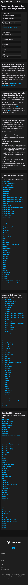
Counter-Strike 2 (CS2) (7, 449)
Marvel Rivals (5, 494)
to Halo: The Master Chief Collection (10, 244)
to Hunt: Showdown (6, 248)
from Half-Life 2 (6, 358)
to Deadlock (5, 221)
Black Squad (5, 431)
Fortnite (4, 472)
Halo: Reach (5, 482)
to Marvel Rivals (6, 254)
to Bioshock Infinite (6, 189)
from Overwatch (6, 374)
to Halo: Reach (5, 242)
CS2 (1, 558)
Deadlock (4, 458)
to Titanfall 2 (5, 278)
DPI (17, 107)
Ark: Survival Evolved (7, 423)
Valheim (4, 523)
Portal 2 (4, 504)
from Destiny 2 (5, 339)
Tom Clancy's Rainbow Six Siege (9, 521)
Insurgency (4, 490)
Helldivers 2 (5, 486)
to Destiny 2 (5, 223)
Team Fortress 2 (6, 512)
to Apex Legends (6, 181)
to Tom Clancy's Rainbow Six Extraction (11, 280)
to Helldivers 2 (5, 246)
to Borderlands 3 (6, 195)
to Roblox (4, 268)
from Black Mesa (6, 309)
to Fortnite (4, 232)
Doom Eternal (5, 462)
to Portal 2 (4, 264)
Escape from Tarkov (6, 466)
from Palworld (5, 380)
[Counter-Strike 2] (18, 1)
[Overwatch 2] (20, 1)
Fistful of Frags (5, 470)
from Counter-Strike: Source (9, 329)
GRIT (3, 478)
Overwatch (4, 496)
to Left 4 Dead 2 (6, 252)
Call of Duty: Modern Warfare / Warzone (11, 435)
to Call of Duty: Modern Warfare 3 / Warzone (12, 201)
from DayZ (4, 335)
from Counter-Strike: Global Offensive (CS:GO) (13, 323)
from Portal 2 (5, 382)
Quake (3, 506)
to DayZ (4, 219)
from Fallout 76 (5, 346)
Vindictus (4, 527)
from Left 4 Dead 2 (6, 370)
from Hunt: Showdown (7, 366)
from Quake (5, 384)
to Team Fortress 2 (6, 272)
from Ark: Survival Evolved (8, 303)
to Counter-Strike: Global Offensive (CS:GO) (12, 207)
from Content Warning (7, 321)
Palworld (4, 502)
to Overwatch (5, 256)
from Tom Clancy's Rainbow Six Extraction (11, 398)
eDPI (9, 110)
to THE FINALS (5, 274)
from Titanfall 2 (5, 396)
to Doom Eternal (6, 225)
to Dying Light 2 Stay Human (8, 227)
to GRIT (4, 238)
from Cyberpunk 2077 (7, 331)
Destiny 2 (4, 460)
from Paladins (5, 378)
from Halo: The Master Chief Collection (11, 362)
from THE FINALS (6, 392)
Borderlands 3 (5, 433)
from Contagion (5, 319)
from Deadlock (5, 337)
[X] (13, 549)
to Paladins (4, 260)
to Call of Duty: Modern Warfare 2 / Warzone (12, 199)
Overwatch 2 (5, 498)
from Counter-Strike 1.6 (7, 325)
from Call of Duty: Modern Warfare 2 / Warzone (13, 315)
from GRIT (4, 356)
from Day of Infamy (6, 333)
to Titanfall (4, 276)
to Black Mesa (5, 191)
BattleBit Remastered (7, 425)
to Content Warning (6, 205)
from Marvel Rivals (6, 372)
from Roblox (5, 386)
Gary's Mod (4, 474)
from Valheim (5, 402)
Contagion (4, 441)
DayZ (3, 456)
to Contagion (5, 203)
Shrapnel (4, 510)
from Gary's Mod (6, 352)
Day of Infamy (5, 454)
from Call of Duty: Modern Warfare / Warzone (12, 313)
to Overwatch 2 (5, 258)
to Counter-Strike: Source (8, 213)
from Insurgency (6, 368)
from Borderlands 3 (6, 311)
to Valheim (4, 284)
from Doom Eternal (6, 341)
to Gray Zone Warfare (7, 236)
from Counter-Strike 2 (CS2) (8, 327)
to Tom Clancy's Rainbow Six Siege (10, 282)
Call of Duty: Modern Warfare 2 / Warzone (11, 437)
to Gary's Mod (5, 234)
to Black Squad (5, 193)
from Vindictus (5, 406)
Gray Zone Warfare (6, 476)
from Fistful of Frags (7, 348)
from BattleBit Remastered (8, 305)
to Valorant (4, 286)
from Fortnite (5, 350)
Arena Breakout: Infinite (7, 421)
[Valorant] (16, 1)
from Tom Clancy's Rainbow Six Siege (10, 400)
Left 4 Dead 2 (5, 492)
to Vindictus (5, 288)
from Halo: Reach (6, 360)
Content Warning (6, 443)
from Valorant (5, 404)
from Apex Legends (6, 299)
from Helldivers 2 (6, 364)
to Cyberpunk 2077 (6, 215)
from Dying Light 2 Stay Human (9, 343)
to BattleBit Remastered (8, 187)
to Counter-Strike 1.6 (7, 209)
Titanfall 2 (4, 517)
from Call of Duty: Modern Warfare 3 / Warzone (13, 317)
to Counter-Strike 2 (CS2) (8, 211)
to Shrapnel (4, 270)
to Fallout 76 (5, 229)
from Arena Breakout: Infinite (9, 301)
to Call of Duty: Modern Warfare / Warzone (12, 197)
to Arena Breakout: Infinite (8, 183)
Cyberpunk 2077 (5, 452)
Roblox (3, 508)
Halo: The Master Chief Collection (10, 484)
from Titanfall (5, 394)
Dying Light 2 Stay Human (8, 464)
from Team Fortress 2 (7, 390)
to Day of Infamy (6, 217)
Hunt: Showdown (6, 488)
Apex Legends (5, 419)
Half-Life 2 (4, 480)
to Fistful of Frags (6, 231)
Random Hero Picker (5, 569)
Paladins (4, 500)
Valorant (4, 525)
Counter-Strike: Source (7, 451)
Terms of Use (3, 567)
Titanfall (4, 515)
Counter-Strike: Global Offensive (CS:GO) (11, 445)
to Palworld (4, 262)
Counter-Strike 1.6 (6, 447)
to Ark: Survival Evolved (7, 185)
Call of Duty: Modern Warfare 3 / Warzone (11, 439)
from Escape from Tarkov (8, 345)
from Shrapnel (5, 388)
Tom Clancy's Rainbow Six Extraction (10, 519)
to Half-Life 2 (5, 240)
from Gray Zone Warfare (7, 354)
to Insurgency (5, 250)
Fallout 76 (4, 468)
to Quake (4, 266)
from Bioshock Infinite (7, 307)
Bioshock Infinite (6, 427)
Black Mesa (4, 429)
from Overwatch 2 (6, 376)
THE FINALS (5, 514)
